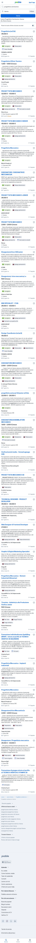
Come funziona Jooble (7, 873)
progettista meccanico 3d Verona (10, 814)
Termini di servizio (6, 929)
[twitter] (11, 921)
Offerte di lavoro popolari (8, 837)
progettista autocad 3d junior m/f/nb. (15, 393)
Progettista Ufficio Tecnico (11, 61)
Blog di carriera (5, 904)
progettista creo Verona (7, 816)
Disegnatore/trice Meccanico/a (13, 710)
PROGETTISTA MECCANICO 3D (12, 475)
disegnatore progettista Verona (9, 812)
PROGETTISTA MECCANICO (11, 91)
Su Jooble (4, 871)
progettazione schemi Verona (9, 826)
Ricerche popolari (6, 803)
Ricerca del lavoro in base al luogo (10, 840)
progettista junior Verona (7, 821)
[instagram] (7, 921)
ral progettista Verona (7, 830)
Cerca (18, 16)
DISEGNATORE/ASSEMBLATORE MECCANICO (13, 421)
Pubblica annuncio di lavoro (9, 894)
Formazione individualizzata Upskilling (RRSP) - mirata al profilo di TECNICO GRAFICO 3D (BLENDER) (15, 637)
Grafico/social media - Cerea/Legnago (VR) (15, 453)
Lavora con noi (5, 881)
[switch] (33, 25)
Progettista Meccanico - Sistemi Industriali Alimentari (13, 577)
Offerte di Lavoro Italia (7, 887)
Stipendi (3, 910)
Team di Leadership (7, 876)
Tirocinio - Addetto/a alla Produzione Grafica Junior (15, 603)
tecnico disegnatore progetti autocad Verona (13, 828)
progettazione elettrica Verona (9, 809)
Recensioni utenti (6, 907)
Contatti (3, 879)
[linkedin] (15, 921)
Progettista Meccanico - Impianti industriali (13, 664)
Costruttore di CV (6, 912)
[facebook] (3, 921)
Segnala (32, 56)
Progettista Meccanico (9, 148)
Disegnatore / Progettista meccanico (15, 740)
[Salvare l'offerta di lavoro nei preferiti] (34, 31)
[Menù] (2, 2)
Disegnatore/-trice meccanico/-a (13, 276)
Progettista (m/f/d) (8, 31)
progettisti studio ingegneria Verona (10, 819)
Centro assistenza (6, 884)
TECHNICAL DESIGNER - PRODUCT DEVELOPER (14, 500)
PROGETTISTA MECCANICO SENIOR (14, 121)
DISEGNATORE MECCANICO (11, 363)
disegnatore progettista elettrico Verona (12, 823)
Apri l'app (32, 2)
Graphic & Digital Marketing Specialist (15, 551)
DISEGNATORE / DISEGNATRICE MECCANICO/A (12, 173)
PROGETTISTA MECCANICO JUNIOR (14, 195)
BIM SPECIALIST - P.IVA (9, 303)
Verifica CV (4, 915)
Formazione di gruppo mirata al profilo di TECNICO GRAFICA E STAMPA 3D (15, 771)
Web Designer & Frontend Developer (14, 524)
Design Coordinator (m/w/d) (11, 333)
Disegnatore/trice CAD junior (12, 252)
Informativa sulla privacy (8, 933)
